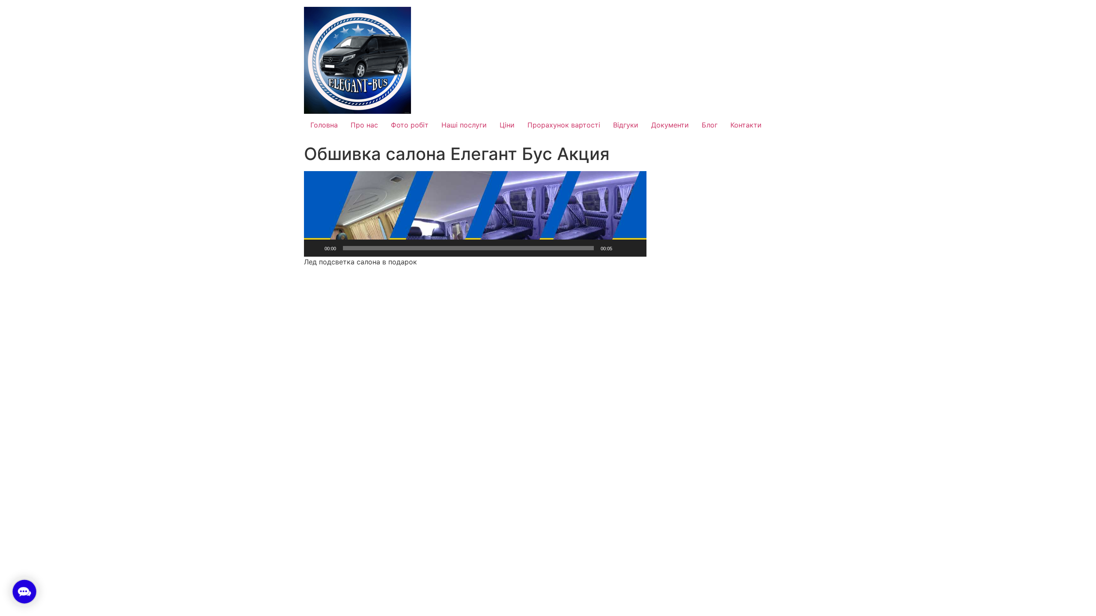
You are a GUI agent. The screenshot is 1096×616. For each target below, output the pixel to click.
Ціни (507, 125)
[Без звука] (621, 248)
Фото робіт (410, 125)
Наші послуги (464, 125)
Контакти (746, 125)
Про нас (364, 125)
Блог (710, 125)
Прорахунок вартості (563, 125)
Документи (670, 125)
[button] (475, 214)
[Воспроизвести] (315, 248)
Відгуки (625, 125)
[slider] (468, 248)
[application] (475, 214)
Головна (324, 125)
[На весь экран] (635, 248)
